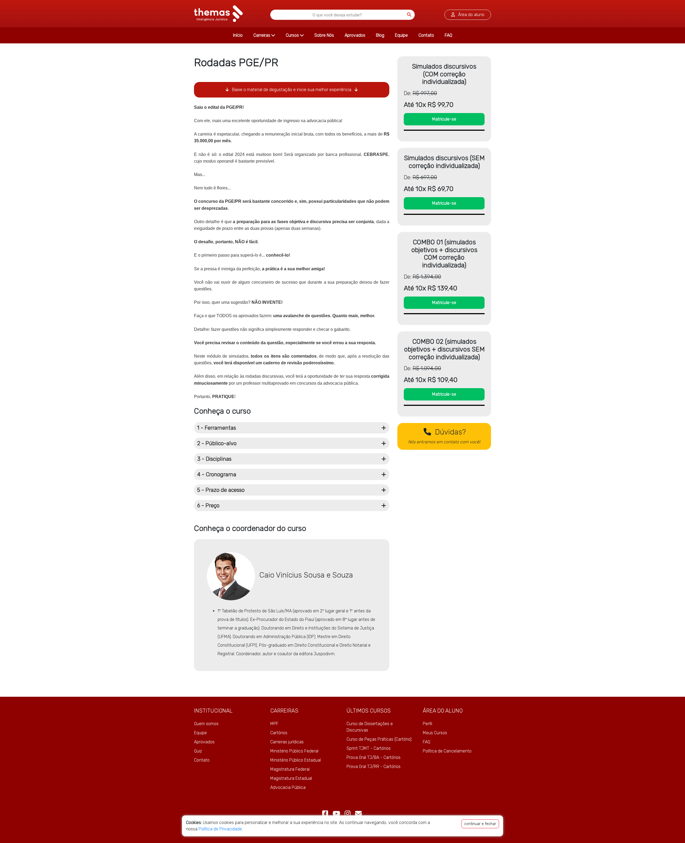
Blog (380, 35)
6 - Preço (208, 505)
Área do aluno (470, 14)
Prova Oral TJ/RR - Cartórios (374, 766)
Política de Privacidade (220, 828)
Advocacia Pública (288, 787)
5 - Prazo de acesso (221, 490)
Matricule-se (444, 119)
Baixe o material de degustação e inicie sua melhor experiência (291, 89)
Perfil (427, 723)
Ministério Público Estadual (295, 760)
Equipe (401, 35)
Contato (426, 35)
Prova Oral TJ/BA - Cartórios (374, 757)
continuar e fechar (480, 824)
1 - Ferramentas (216, 428)
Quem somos (206, 723)
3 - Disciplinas (214, 459)
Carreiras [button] (262, 35)
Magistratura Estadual (291, 778)
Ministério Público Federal (294, 751)
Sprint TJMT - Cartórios (369, 748)
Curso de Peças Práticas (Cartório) (379, 739)
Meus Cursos (435, 732)
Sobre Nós (324, 35)
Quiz (198, 751)
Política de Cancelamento (447, 751)
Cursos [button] (293, 35)
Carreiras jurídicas (287, 741)
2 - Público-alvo (217, 443)
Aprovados (355, 35)
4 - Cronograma (216, 474)
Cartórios (278, 732)
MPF (274, 723)
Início (238, 35)
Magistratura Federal (290, 769)
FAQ (448, 35)
